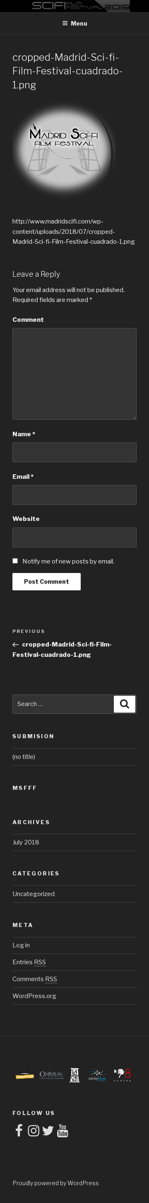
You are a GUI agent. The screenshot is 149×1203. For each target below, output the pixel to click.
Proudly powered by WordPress (55, 1182)
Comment (28, 319)
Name (23, 434)
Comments (34, 979)
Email (23, 476)
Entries (29, 962)
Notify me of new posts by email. (68, 561)
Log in (21, 945)
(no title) (23, 757)
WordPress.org (34, 996)
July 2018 (25, 842)
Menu (79, 23)
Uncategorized (33, 894)
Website (26, 519)
